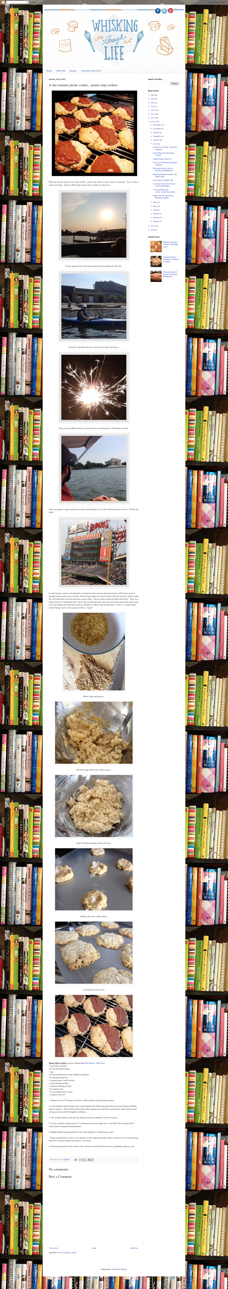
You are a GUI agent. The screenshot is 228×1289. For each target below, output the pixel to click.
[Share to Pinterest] (92, 1159)
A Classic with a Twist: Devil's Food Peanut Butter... (164, 184)
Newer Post (54, 1248)
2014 (153, 114)
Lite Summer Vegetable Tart (163, 180)
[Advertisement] (171, 308)
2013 (153, 117)
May (155, 206)
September (157, 136)
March (155, 213)
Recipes (73, 70)
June (155, 202)
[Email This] (80, 1159)
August (156, 140)
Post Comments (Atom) (67, 1252)
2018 (153, 98)
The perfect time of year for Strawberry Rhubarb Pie (163, 169)
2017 (153, 102)
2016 (153, 106)
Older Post (134, 1248)
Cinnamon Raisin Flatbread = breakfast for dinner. (171, 259)
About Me (60, 70)
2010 (153, 229)
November (157, 128)
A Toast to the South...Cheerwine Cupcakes (165, 148)
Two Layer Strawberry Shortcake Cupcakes (165, 163)
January (156, 221)
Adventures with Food (91, 70)
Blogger (124, 1269)
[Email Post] (75, 1159)
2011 (153, 226)
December (157, 125)
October (156, 132)
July (155, 143)
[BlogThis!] (83, 1159)
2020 (153, 95)
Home (49, 70)
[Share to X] (86, 1159)
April (155, 209)
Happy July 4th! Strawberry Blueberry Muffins (163, 196)
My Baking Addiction (94, 1063)
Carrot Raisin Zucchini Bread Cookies (163, 154)
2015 (153, 110)
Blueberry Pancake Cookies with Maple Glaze (165, 175)
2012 (153, 121)
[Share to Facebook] (89, 1159)
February (156, 217)
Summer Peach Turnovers (162, 159)
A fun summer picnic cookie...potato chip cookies (164, 190)
